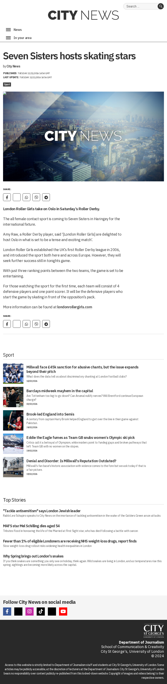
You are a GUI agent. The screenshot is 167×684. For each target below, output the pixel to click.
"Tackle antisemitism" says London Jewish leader (41, 511)
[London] (8, 37)
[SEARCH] (161, 6)
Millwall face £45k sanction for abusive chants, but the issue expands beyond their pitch (82, 369)
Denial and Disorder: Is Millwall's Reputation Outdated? (71, 461)
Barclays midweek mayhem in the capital (59, 391)
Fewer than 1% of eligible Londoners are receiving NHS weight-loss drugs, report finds (69, 541)
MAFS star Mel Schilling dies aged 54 (31, 526)
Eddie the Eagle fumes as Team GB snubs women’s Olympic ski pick (80, 437)
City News (13, 66)
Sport (7, 84)
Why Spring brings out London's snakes (33, 556)
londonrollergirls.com (74, 307)
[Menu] (8, 29)
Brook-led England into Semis (50, 414)
